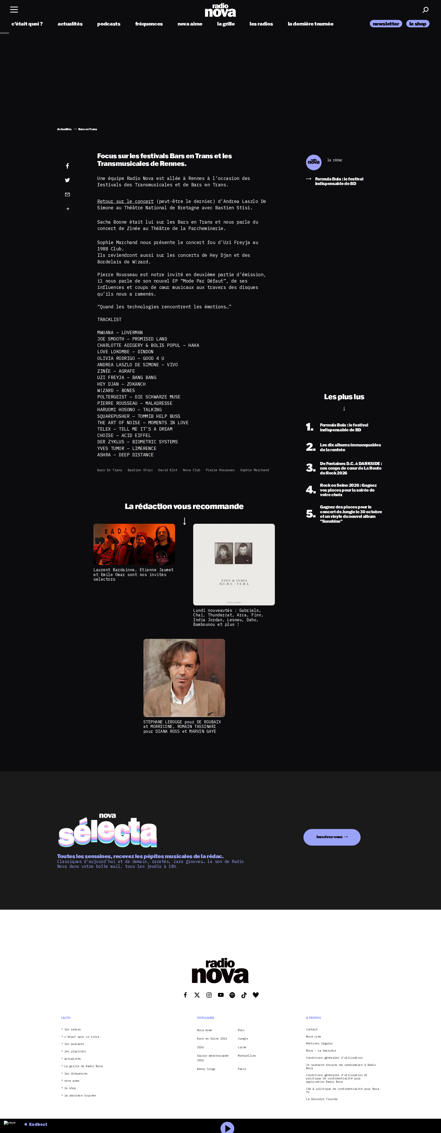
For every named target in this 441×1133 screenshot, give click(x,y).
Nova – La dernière (321, 1050)
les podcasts (74, 1044)
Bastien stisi (140, 470)
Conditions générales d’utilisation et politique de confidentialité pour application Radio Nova (337, 1078)
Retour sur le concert (125, 201)
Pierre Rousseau (220, 470)
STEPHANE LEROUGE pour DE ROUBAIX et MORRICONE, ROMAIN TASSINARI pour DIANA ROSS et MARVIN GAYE (182, 726)
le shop (417, 23)
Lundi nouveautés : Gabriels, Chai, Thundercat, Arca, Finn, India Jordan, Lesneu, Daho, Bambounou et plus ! (228, 617)
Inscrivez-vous (329, 836)
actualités (70, 23)
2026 (200, 1047)
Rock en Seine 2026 (212, 1038)
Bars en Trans (109, 470)
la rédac (334, 160)
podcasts (108, 23)
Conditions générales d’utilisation (334, 1057)
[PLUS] (75, 208)
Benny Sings (206, 1069)
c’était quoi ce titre (81, 1037)
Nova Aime (204, 1030)
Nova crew (313, 1036)
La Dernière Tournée (322, 1099)
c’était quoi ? (27, 23)
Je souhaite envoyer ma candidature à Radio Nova (341, 1066)
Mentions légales (319, 1043)
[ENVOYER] (75, 194)
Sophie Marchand (254, 470)
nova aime (190, 23)
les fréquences (76, 1073)
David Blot (167, 470)
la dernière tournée (311, 23)
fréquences (149, 23)
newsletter (386, 23)
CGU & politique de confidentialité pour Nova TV (342, 1090)
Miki (241, 1030)
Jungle (243, 1038)
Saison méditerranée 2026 (213, 1058)
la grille (226, 23)
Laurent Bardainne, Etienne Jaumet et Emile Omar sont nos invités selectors (133, 574)
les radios (261, 23)
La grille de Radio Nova (83, 1066)
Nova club (191, 470)
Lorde (242, 1047)
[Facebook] (75, 166)
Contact (312, 1029)
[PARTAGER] (75, 180)
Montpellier (247, 1055)
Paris (242, 1069)
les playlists (75, 1051)
